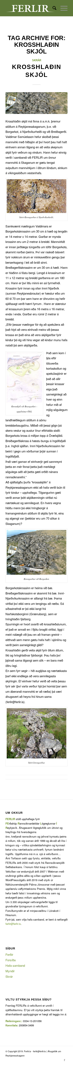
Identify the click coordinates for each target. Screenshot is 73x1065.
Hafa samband (15, 965)
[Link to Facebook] (64, 1060)
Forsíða (10, 960)
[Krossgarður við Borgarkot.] (36, 103)
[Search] (52, 8)
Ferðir (9, 954)
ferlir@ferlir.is (13, 924)
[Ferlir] (30, 8)
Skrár (36, 60)
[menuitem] (52, 8)
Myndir (10, 971)
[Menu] (62, 8)
